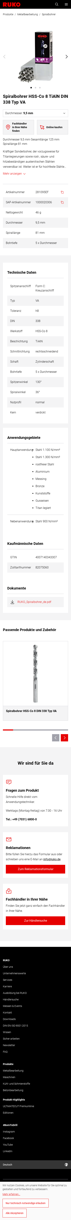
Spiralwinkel (18, 392)
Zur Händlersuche (35, 920)
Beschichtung (19, 341)
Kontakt (7, 1012)
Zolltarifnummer (20, 567)
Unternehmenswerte (14, 973)
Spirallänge (13, 232)
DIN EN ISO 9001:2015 (15, 1025)
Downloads (9, 1019)
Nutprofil (15, 402)
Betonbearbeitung (13, 1090)
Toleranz (15, 311)
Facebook (8, 1138)
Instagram (9, 1131)
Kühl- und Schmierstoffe (16, 1083)
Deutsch (7, 1164)
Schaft (14, 361)
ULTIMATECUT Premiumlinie (18, 1106)
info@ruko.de (51, 859)
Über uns (8, 966)
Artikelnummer (15, 192)
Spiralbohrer (49, 14)
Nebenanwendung (21, 521)
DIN (12, 321)
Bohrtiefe (11, 243)
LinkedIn (7, 1151)
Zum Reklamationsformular (35, 869)
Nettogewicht (14, 212)
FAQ (5, 1051)
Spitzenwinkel (19, 382)
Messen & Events (12, 1006)
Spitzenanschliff (20, 286)
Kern (13, 412)
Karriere (7, 986)
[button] (31, 87)
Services (7, 979)
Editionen (8, 1112)
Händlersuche (11, 999)
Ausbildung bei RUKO (15, 992)
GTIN (13, 557)
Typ (12, 300)
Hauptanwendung (21, 450)
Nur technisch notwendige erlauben (26, 1203)
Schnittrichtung (20, 351)
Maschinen (9, 1077)
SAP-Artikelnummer (18, 202)
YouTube (8, 1144)
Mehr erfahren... (11, 1194)
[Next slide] (66, 56)
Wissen (7, 1032)
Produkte (8, 14)
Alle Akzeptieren (14, 1213)
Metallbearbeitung (27, 14)
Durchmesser (14, 222)
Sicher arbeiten (11, 1038)
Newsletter (9, 1045)
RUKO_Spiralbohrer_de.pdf (34, 602)
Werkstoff (16, 331)
